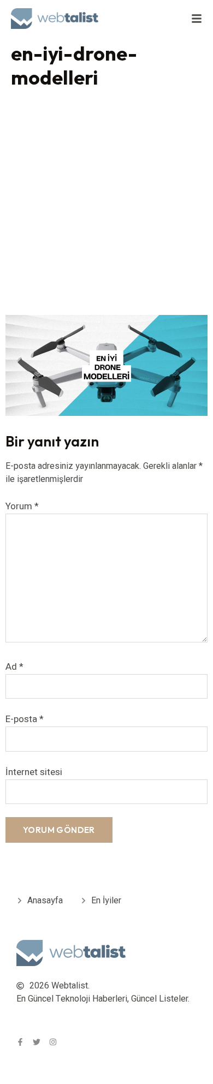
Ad (14, 667)
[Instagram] (53, 1042)
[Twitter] (36, 1042)
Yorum (22, 506)
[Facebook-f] (20, 1042)
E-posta (24, 719)
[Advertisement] (106, 204)
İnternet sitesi (33, 772)
